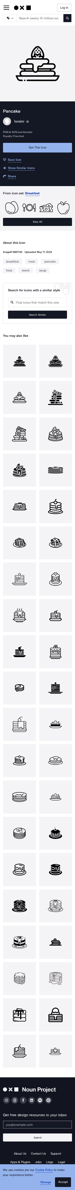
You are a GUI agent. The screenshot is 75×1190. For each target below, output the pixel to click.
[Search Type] (10, 18)
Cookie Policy (44, 1170)
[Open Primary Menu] (6, 8)
